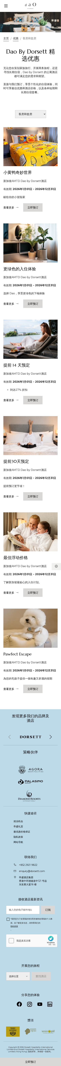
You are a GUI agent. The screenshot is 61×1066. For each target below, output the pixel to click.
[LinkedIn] (50, 1004)
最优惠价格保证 (22, 831)
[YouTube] (40, 1004)
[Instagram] (29, 1004)
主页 (6, 38)
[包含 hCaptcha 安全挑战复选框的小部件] (31, 940)
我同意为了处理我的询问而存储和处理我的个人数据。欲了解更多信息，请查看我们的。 (31, 924)
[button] (50, 737)
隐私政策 (18, 836)
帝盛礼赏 (18, 826)
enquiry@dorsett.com (32, 871)
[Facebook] (19, 1004)
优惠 (15, 38)
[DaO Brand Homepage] (30, 6)
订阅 (48, 909)
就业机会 (18, 821)
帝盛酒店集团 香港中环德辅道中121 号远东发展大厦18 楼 (33, 881)
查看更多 (8, 207)
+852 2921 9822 (28, 864)
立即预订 (30, 1061)
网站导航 (18, 842)
